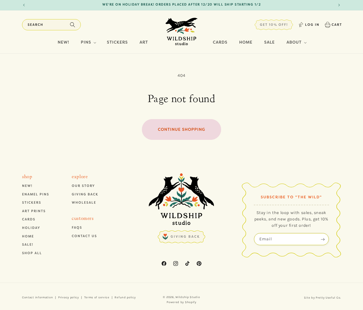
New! (27, 186)
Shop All (32, 253)
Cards (28, 219)
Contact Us (84, 236)
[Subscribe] (323, 239)
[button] (51, 24)
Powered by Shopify (181, 302)
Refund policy (125, 297)
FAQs (77, 227)
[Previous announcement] (24, 5)
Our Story (83, 186)
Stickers (31, 202)
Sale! (27, 244)
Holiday (31, 228)
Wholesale (84, 202)
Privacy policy (68, 297)
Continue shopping (181, 129)
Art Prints (34, 211)
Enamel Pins (35, 194)
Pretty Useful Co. (328, 297)
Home (28, 236)
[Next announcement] (339, 5)
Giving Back (85, 194)
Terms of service (96, 297)
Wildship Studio (187, 297)
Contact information (37, 297)
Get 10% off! (274, 25)
